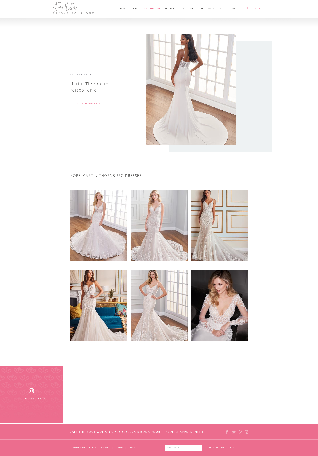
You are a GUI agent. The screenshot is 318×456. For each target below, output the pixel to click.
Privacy (131, 447)
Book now (254, 8)
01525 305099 (122, 432)
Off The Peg (171, 8)
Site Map (119, 447)
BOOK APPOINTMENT (89, 103)
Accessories (188, 8)
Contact (234, 8)
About (134, 8)
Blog (221, 8)
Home (123, 8)
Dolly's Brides (207, 8)
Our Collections (151, 8)
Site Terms (105, 447)
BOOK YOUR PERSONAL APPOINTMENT (172, 432)
